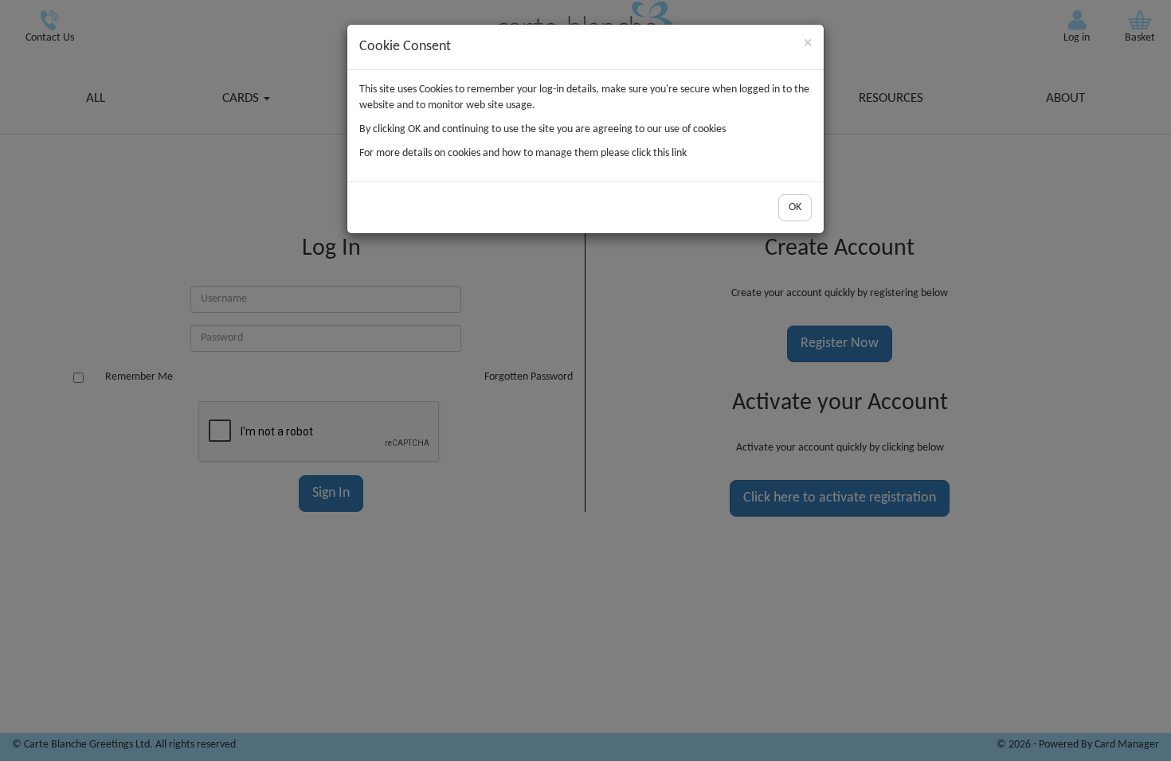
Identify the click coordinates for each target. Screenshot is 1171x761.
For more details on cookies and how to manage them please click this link (523, 153)
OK (795, 207)
